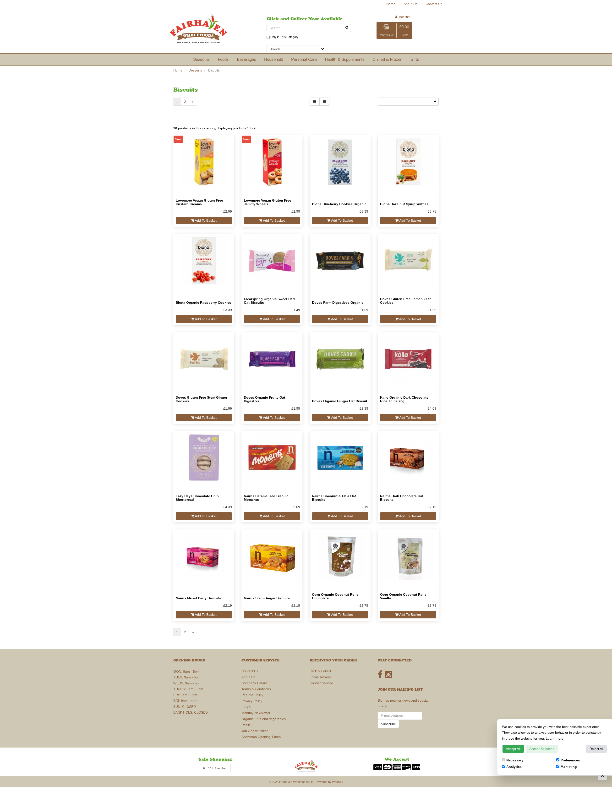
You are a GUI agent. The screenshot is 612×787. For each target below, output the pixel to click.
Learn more (554, 738)
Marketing (569, 767)
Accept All (513, 749)
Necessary (514, 760)
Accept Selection (541, 749)
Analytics (514, 767)
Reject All (596, 749)
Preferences (570, 760)
